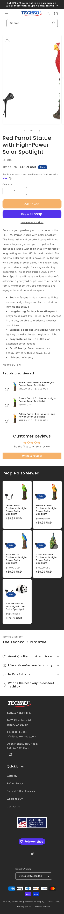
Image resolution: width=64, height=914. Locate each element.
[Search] (54, 23)
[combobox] (32, 23)
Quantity (7, 184)
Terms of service (42, 906)
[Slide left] (24, 131)
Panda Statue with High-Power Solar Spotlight (16, 606)
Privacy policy (24, 906)
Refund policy (54, 901)
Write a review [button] (32, 456)
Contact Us (13, 806)
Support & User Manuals (21, 791)
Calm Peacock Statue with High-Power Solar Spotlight (46, 558)
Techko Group (17, 901)
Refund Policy (15, 783)
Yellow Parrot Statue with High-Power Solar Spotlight (37, 415)
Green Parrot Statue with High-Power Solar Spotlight (37, 399)
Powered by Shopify (34, 901)
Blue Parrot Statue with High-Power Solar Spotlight (36, 384)
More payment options (32, 222)
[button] (7, 13)
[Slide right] (39, 131)
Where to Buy (15, 798)
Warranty (12, 775)
